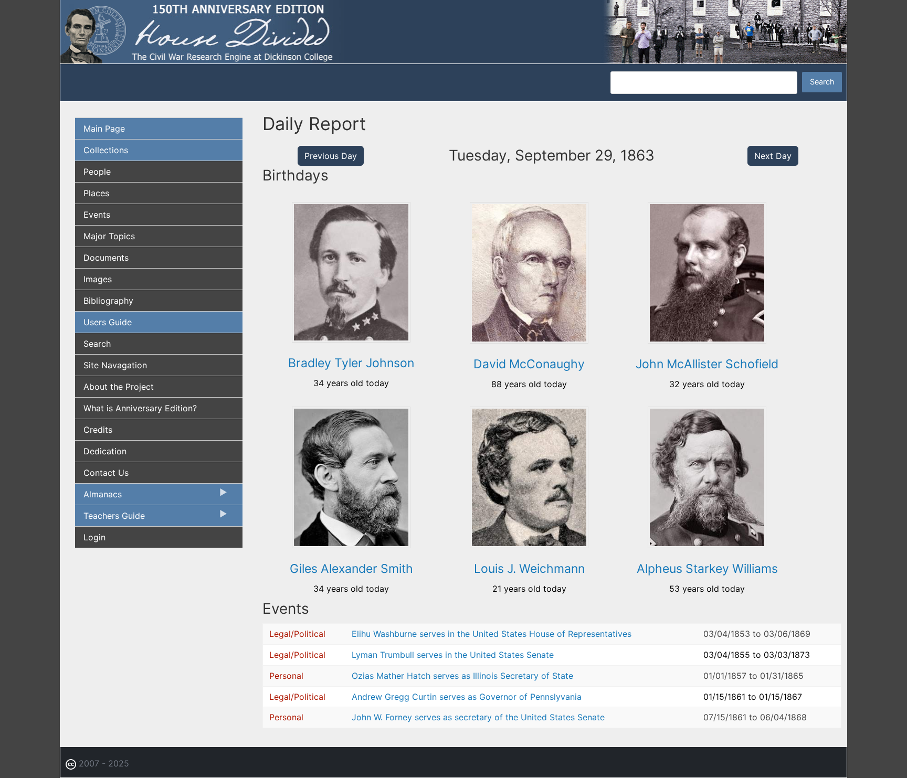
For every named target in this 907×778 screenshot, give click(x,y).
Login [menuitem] (94, 537)
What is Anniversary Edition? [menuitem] (140, 408)
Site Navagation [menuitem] (115, 365)
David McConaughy (529, 364)
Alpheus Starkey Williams (707, 568)
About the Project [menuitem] (118, 386)
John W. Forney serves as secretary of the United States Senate (478, 717)
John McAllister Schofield (707, 364)
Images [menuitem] (97, 279)
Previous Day (330, 156)
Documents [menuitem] (106, 257)
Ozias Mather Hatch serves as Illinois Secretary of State (462, 675)
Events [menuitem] (96, 214)
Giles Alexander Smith (351, 568)
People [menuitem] (97, 171)
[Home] (453, 31)
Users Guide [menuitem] (107, 322)
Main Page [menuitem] (104, 128)
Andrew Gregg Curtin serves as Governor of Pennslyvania (467, 696)
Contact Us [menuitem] (106, 472)
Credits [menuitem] (97, 429)
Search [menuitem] (97, 343)
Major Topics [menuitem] (109, 236)
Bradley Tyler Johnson (351, 363)
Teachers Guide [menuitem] (110, 518)
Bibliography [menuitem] (108, 300)
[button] (351, 339)
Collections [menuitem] (105, 150)
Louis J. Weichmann (529, 568)
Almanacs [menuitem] (98, 497)
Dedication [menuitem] (104, 451)
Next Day (773, 156)
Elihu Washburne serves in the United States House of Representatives (491, 633)
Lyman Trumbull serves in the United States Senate (453, 654)
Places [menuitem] (96, 193)
